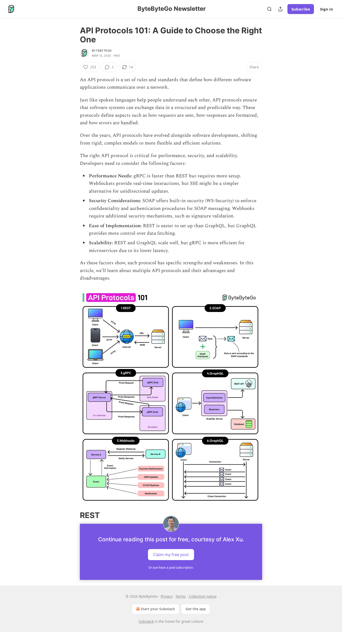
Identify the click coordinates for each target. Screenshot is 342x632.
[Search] (269, 9)
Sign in (326, 9)
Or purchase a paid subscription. (171, 567)
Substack (146, 621)
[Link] (73, 515)
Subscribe (300, 9)
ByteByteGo (101, 50)
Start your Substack (158, 608)
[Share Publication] (280, 9)
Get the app (196, 608)
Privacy (167, 596)
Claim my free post (171, 554)
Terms (181, 596)
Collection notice (203, 596)
